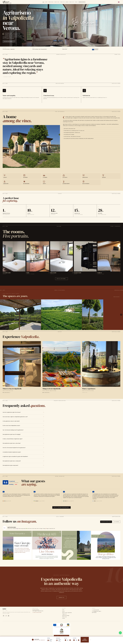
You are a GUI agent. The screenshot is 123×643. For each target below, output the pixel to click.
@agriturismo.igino (107, 521)
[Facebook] (6, 616)
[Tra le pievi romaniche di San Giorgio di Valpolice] (105, 545)
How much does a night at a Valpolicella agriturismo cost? (15, 416)
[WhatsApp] (8, 616)
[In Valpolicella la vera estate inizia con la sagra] (76, 545)
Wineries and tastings (65, 615)
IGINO (4, 609)
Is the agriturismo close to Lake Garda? (11, 421)
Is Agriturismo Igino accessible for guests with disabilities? (15, 456)
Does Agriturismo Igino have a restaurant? (12, 460)
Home (63, 609)
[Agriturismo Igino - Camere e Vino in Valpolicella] (7, 2)
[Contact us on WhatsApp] (120, 632)
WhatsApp (94, 612)
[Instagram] (3, 616)
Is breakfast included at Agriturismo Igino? (12, 452)
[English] (119, 2)
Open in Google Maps (37, 612)
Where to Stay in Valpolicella (67, 612)
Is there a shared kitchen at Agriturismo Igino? (12, 438)
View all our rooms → (61, 278)
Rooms (63, 611)
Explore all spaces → (116, 296)
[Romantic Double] (85, 256)
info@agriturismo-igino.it (97, 611)
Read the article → (7, 392)
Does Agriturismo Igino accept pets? (10, 465)
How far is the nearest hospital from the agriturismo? (14, 447)
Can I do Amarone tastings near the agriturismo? (13, 429)
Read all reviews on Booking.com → (61, 507)
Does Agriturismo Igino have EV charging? (12, 434)
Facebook (117, 521)
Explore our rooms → (9, 41)
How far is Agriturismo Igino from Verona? (12, 412)
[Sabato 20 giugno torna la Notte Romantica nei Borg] (17, 545)
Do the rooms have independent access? (11, 425)
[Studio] (37, 256)
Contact (63, 618)
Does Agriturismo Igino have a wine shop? (12, 443)
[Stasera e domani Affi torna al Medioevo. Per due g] (46, 545)
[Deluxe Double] (61, 256)
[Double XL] (109, 256)
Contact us (61, 597)
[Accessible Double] (14, 256)
